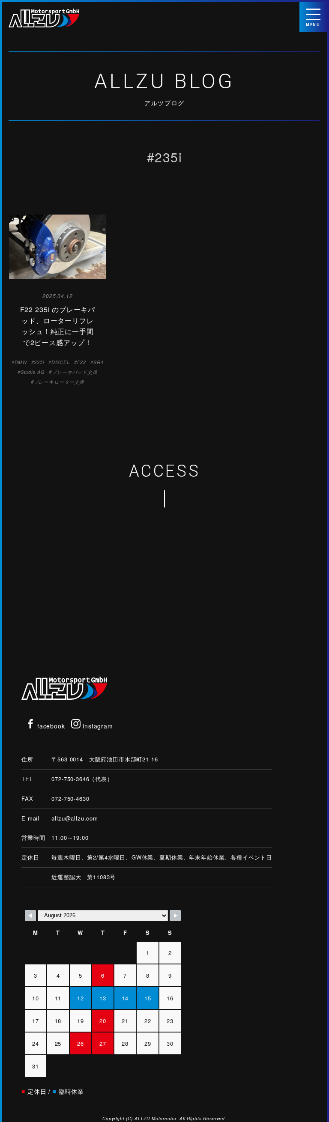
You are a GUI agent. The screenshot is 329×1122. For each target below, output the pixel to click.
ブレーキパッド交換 (75, 372)
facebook (50, 726)
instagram (97, 726)
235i (39, 362)
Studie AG (33, 372)
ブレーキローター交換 (59, 382)
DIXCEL (60, 362)
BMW (21, 362)
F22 (82, 362)
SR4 (98, 362)
